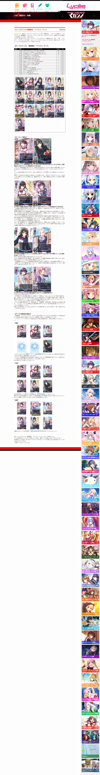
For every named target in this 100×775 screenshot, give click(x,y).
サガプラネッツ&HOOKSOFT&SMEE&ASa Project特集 (90, 54)
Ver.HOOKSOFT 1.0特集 (90, 466)
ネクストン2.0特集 (90, 338)
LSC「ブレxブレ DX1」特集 (90, 566)
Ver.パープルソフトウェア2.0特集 (90, 82)
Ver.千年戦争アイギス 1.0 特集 (90, 680)
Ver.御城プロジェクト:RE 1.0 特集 (90, 552)
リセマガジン (21, 11)
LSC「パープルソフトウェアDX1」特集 (90, 352)
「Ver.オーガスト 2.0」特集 (90, 523)
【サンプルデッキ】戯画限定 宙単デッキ (89, 35)
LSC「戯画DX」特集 (31, 11)
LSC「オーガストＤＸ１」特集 (90, 665)
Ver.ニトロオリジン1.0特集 (90, 110)
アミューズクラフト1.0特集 (90, 182)
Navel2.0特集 (90, 139)
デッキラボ (90, 737)
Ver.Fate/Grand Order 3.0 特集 (90, 694)
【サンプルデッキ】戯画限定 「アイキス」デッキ (88, 39)
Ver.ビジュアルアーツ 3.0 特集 (90, 495)
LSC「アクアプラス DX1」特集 (90, 580)
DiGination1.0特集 (90, 281)
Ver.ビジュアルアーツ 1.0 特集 (90, 708)
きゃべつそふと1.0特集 (90, 125)
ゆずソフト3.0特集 (90, 239)
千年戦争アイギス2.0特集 (90, 381)
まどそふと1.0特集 (90, 196)
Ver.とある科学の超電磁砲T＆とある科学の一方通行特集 (90, 452)
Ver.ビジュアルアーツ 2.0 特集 (90, 609)
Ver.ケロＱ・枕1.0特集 (90, 167)
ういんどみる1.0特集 (90, 267)
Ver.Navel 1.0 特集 (90, 438)
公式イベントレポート (90, 765)
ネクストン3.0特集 (90, 210)
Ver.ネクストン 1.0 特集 (90, 537)
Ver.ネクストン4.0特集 (90, 96)
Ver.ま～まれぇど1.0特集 (90, 153)
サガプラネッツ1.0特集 (90, 310)
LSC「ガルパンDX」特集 (90, 409)
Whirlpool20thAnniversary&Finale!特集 (90, 68)
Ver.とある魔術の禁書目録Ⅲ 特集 (90, 623)
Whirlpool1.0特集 (90, 395)
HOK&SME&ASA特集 (90, 295)
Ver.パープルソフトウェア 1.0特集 (90, 509)
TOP (15, 11)
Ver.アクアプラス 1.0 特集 (90, 637)
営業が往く (90, 751)
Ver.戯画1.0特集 (90, 424)
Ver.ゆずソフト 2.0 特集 (90, 651)
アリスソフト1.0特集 (90, 324)
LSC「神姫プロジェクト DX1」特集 (90, 594)
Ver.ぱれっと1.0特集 (90, 480)
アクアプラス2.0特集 (90, 224)
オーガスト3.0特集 (90, 253)
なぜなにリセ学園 (90, 722)
